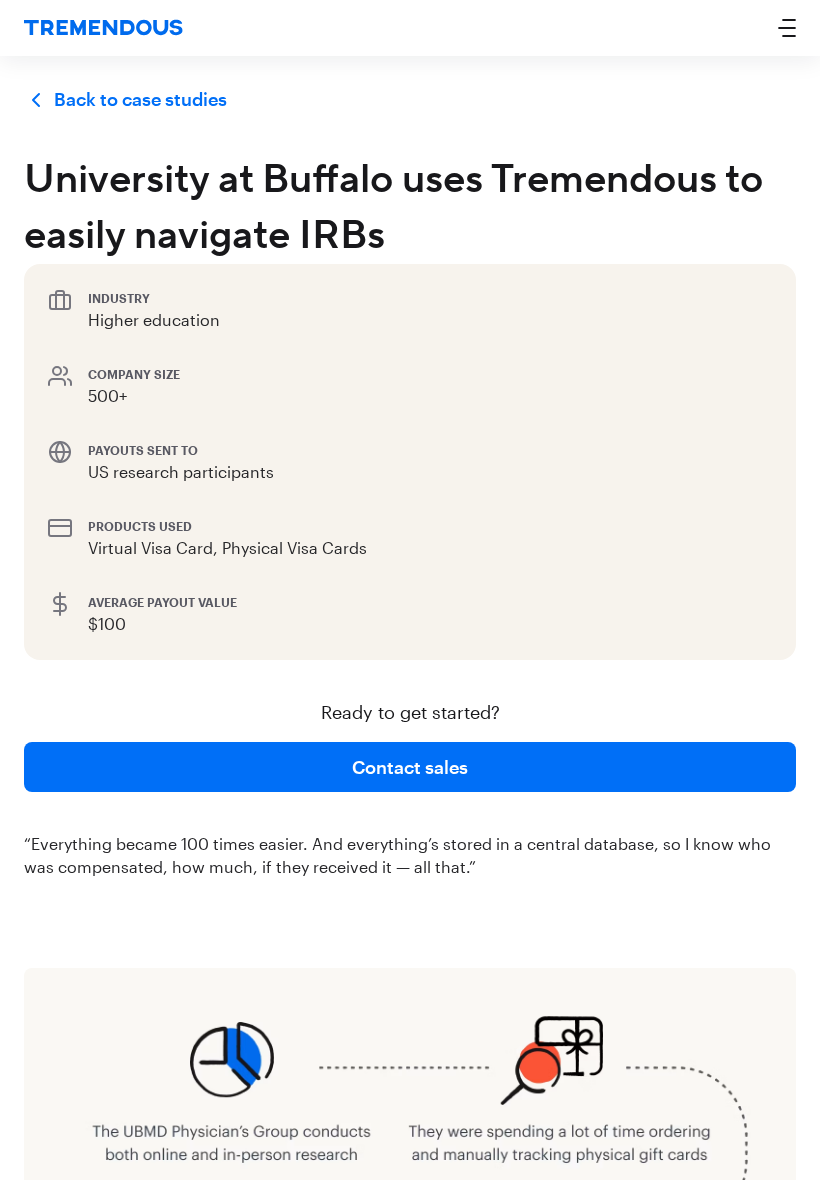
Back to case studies (140, 99)
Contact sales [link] (410, 767)
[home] (103, 28)
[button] (787, 28)
